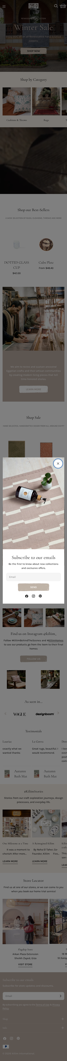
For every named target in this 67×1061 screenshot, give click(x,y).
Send (33, 587)
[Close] (58, 463)
